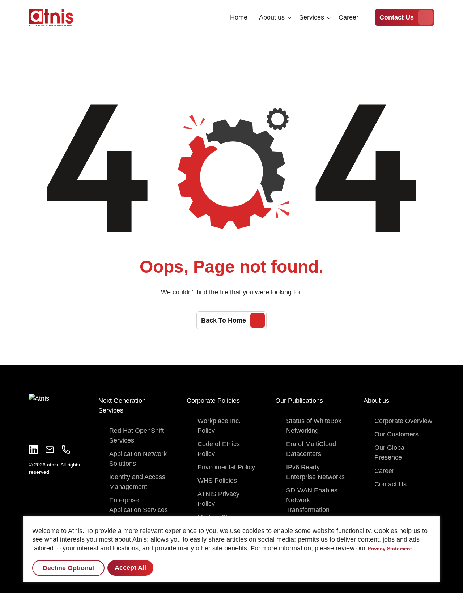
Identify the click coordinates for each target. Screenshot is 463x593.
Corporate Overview (403, 421)
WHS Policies (217, 480)
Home (238, 17)
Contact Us (396, 17)
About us (272, 17)
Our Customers (396, 434)
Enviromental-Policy (226, 467)
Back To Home (223, 320)
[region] (231, 549)
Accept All (130, 567)
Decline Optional (68, 568)
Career (348, 17)
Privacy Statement (390, 548)
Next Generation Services (122, 405)
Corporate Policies (213, 400)
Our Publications (299, 400)
